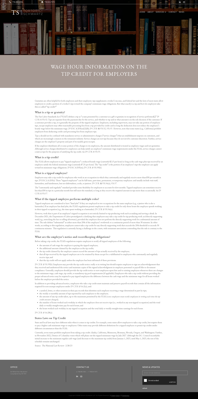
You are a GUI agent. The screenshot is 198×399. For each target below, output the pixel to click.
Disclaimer (125, 395)
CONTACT (173, 12)
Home (142, 12)
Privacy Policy (115, 395)
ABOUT (150, 12)
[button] (161, 12)
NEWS (181, 12)
